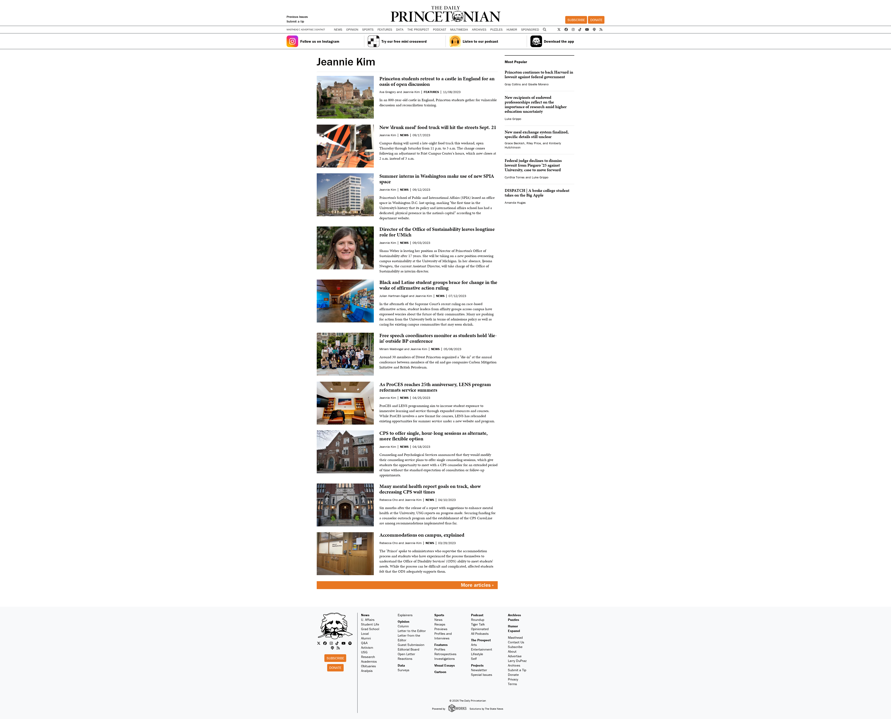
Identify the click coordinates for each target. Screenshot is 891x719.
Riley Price (533, 143)
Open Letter (406, 654)
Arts (474, 644)
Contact (320, 29)
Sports (439, 615)
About (512, 651)
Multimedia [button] (459, 29)
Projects (477, 665)
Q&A (364, 643)
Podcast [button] (439, 29)
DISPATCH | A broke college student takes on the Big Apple (537, 192)
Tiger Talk (478, 624)
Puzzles (496, 29)
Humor (512, 29)
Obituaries (368, 666)
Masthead (293, 29)
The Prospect (481, 640)
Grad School (370, 629)
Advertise (307, 29)
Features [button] (385, 29)
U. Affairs (367, 619)
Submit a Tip (517, 670)
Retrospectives (445, 654)
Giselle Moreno (538, 84)
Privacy (513, 679)
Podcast (477, 615)
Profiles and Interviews (443, 635)
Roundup (477, 619)
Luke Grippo (513, 119)
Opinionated (480, 629)
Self (474, 658)
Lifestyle (477, 654)
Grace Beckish (515, 143)
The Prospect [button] (418, 29)
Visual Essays (444, 665)
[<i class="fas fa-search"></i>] (544, 29)
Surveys (403, 670)
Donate (596, 20)
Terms (512, 684)
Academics (369, 661)
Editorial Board (408, 649)
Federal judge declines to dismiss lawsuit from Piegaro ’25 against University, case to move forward (533, 165)
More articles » (477, 585)
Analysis (367, 670)
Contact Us (516, 642)
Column (403, 626)
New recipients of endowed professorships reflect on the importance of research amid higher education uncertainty (536, 104)
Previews (440, 629)
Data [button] (400, 29)
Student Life (370, 624)
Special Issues (481, 674)
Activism (367, 647)
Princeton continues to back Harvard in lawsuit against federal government (539, 74)
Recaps (439, 624)
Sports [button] (368, 29)
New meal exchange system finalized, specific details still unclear (537, 134)
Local (365, 633)
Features (441, 644)
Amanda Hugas (515, 202)
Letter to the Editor (412, 631)
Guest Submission (411, 644)
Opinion (403, 621)
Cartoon (440, 672)
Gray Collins (513, 84)
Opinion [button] (352, 29)
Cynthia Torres (515, 177)
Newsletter (479, 670)
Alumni (366, 638)
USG (364, 652)
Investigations (444, 658)
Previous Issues (297, 17)
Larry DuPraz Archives (517, 662)
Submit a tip (295, 21)
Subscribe (576, 20)
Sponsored (530, 29)
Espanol (514, 631)
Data (401, 665)
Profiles (439, 649)
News (365, 615)
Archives (479, 29)
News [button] (338, 29)
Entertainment (481, 649)
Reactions (405, 658)
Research (368, 657)
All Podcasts (480, 633)
